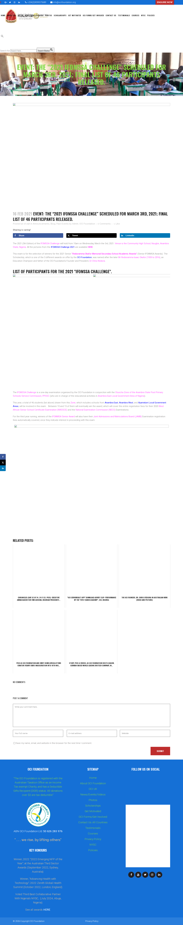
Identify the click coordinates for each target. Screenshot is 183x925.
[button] (2, 37)
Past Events (62, 223)
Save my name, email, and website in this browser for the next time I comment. (54, 743)
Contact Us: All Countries (93, 822)
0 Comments (104, 223)
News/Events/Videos (92, 794)
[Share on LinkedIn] (3, 468)
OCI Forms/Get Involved (93, 816)
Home (93, 777)
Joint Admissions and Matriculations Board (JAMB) (117, 416)
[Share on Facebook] (3, 457)
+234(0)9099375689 (36, 2)
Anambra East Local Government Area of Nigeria (121, 396)
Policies (93, 850)
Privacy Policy (93, 839)
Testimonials (93, 828)
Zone (72, 402)
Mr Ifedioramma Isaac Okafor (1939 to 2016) (139, 257)
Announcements (41, 223)
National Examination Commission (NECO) (95, 409)
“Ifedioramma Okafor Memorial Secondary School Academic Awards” (104, 253)
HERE (90, 247)
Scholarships (93, 805)
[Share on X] (3, 462)
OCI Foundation (37, 921)
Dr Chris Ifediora (97, 261)
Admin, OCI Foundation (83, 223)
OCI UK (93, 789)
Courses (93, 833)
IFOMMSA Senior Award (63, 416)
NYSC (93, 844)
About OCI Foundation (93, 783)
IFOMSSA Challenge (50, 243)
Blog (52, 223)
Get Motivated (93, 811)
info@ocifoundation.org (64, 2)
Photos (93, 800)
